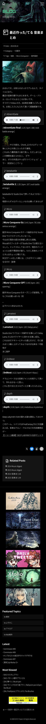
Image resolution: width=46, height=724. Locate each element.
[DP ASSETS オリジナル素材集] (23, 539)
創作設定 (34, 56)
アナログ (9, 628)
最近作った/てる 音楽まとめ (26, 35)
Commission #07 (10, 659)
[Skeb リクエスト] (23, 597)
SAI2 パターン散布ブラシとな (14, 678)
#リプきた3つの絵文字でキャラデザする (18, 655)
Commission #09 (10, 649)
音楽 (12, 56)
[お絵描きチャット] (23, 520)
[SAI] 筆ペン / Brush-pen (12, 681)
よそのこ (9, 622)
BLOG (9, 11)
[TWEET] (23, 558)
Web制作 (9, 634)
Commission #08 (10, 652)
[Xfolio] (23, 577)
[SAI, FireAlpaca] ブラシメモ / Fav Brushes (19, 691)
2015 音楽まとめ (14, 477)
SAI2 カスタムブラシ (11, 674)
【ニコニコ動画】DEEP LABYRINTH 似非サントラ (22, 435)
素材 (7, 617)
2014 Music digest (14, 466)
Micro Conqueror (22, 56)
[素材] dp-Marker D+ (11, 662)
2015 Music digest (14, 470)
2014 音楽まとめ (14, 473)
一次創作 (17, 51)
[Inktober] (23, 501)
